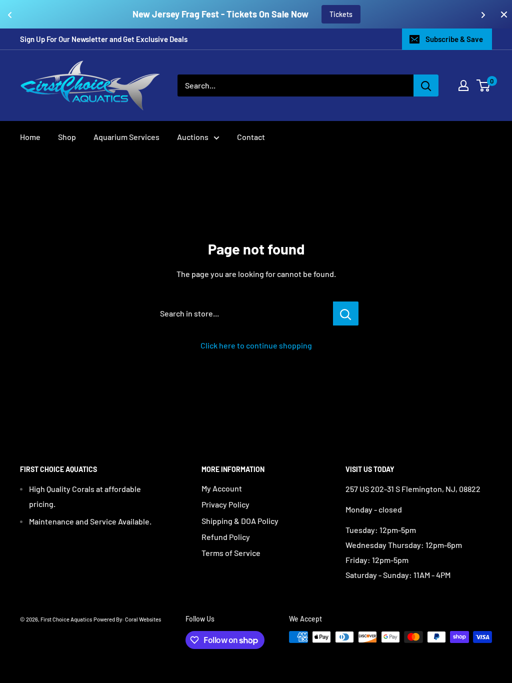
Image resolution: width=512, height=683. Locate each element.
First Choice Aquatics (66, 619)
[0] (484, 86)
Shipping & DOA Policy (240, 521)
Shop (67, 137)
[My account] (463, 85)
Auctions (192, 137)
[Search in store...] (345, 314)
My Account (222, 488)
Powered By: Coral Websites (127, 619)
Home (30, 137)
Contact (251, 137)
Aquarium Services (127, 137)
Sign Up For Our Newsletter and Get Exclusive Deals (104, 39)
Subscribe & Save (454, 39)
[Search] (426, 85)
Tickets (341, 14)
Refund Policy (226, 537)
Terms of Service (231, 553)
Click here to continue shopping (256, 345)
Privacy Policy (226, 504)
